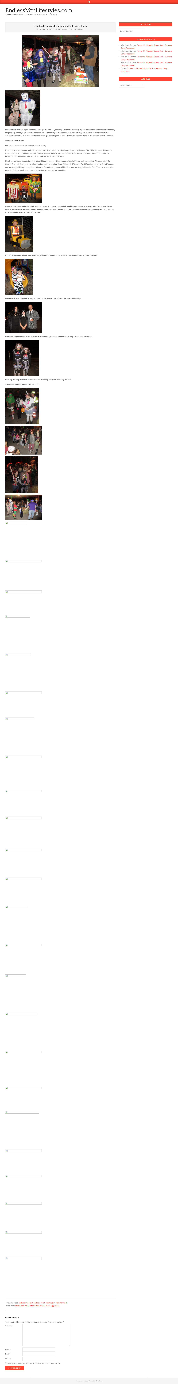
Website (8, 1359)
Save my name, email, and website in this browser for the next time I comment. (34, 1363)
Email (7, 1354)
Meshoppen (62, 29)
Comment (8, 1326)
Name (8, 1349)
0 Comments (80, 29)
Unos (86, 1381)
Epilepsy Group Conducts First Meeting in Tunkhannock (43, 1303)
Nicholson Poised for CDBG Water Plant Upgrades (37, 1305)
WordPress (99, 1381)
